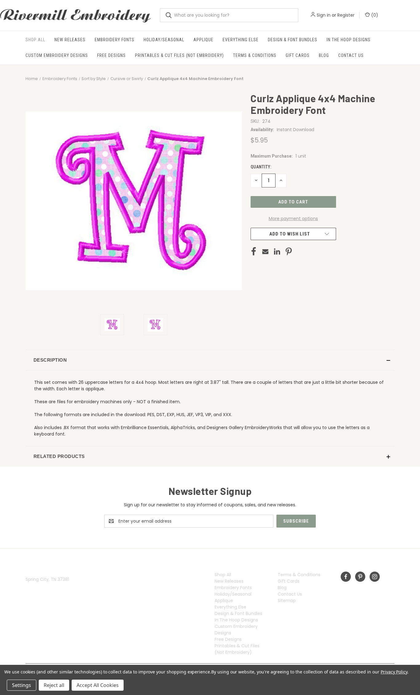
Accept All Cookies (98, 685)
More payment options (293, 218)
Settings (21, 685)
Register (346, 15)
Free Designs (111, 55)
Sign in (324, 15)
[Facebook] (254, 251)
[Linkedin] (277, 251)
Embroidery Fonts (114, 39)
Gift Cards (298, 55)
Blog (324, 55)
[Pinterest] (289, 251)
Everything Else (241, 39)
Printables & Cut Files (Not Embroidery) (179, 55)
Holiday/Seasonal (164, 39)
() (374, 15)
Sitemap (287, 600)
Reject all (54, 685)
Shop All (35, 39)
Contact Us (351, 55)
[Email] (265, 251)
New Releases (69, 39)
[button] (210, 360)
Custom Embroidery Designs (57, 55)
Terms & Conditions (254, 55)
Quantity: (261, 166)
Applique (203, 39)
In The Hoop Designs (348, 39)
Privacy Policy (394, 672)
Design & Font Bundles (292, 39)
